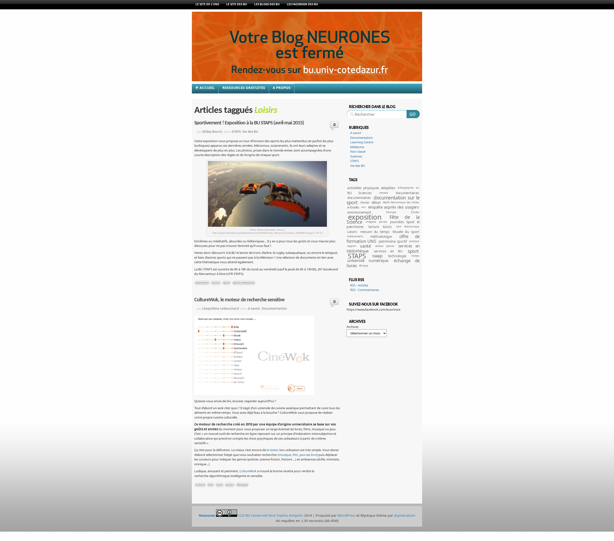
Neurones (319, 54)
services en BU (388, 251)
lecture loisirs (380, 226)
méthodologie (381, 236)
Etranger (391, 212)
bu (417, 187)
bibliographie (405, 187)
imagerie (371, 221)
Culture (200, 484)
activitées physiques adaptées (371, 188)
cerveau (383, 192)
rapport (351, 246)
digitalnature (404, 515)
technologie (397, 256)
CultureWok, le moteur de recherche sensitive (239, 300)
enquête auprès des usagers (393, 207)
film (295, 455)
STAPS (236, 131)
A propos (281, 87)
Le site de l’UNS (207, 4)
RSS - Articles (359, 285)
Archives (353, 327)
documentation (359, 197)
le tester (272, 450)
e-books (353, 207)
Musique (242, 484)
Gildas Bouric (212, 131)
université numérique (367, 260)
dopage (364, 202)
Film (210, 484)
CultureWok (247, 471)
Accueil (207, 87)
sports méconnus (243, 282)
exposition (202, 282)
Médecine (357, 147)
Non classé (358, 151)
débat (376, 202)
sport (226, 282)
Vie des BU (250, 131)
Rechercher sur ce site (413, 114)
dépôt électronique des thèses (401, 202)
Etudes (415, 212)
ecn (363, 207)
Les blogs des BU (267, 4)
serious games (384, 246)
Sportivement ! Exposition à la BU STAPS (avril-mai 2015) (249, 123)
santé (365, 246)
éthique (363, 265)
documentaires (407, 193)
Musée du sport (406, 231)
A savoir (254, 308)
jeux (303, 455)
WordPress (346, 515)
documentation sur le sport (383, 200)
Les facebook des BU (302, 4)
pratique (414, 241)
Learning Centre (361, 142)
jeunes (383, 221)
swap (377, 256)
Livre (219, 484)
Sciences (356, 156)
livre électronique (407, 226)
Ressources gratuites (243, 87)
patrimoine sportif (393, 241)
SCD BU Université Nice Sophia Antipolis (271, 515)
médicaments (355, 236)
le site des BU (236, 4)
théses (415, 255)
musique (285, 455)
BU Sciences (359, 193)
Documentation (274, 308)
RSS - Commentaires (364, 290)
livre (314, 455)
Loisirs (216, 282)
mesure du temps (375, 231)
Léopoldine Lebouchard (220, 308)
